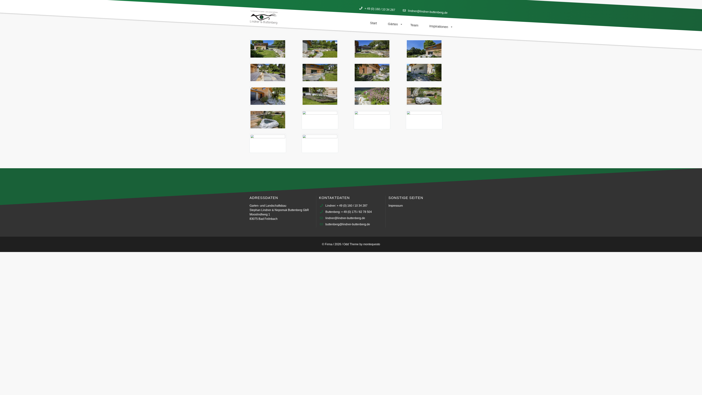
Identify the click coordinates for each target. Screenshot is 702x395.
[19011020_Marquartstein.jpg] (372, 49)
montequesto (371, 244)
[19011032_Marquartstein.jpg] (372, 120)
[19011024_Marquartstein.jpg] (372, 73)
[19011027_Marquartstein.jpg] (320, 96)
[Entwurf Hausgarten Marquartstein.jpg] (320, 143)
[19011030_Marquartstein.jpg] (268, 120)
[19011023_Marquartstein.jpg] (320, 73)
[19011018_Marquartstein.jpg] (268, 49)
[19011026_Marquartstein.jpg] (268, 96)
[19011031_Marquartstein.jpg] (320, 120)
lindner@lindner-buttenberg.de (428, 11)
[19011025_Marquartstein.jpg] (424, 73)
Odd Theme (351, 244)
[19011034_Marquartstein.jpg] (268, 143)
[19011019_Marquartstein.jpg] (320, 49)
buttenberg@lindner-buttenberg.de (347, 224)
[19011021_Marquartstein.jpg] (424, 49)
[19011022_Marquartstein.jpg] (268, 73)
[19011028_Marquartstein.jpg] (372, 96)
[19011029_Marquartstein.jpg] (424, 96)
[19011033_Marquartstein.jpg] (424, 120)
